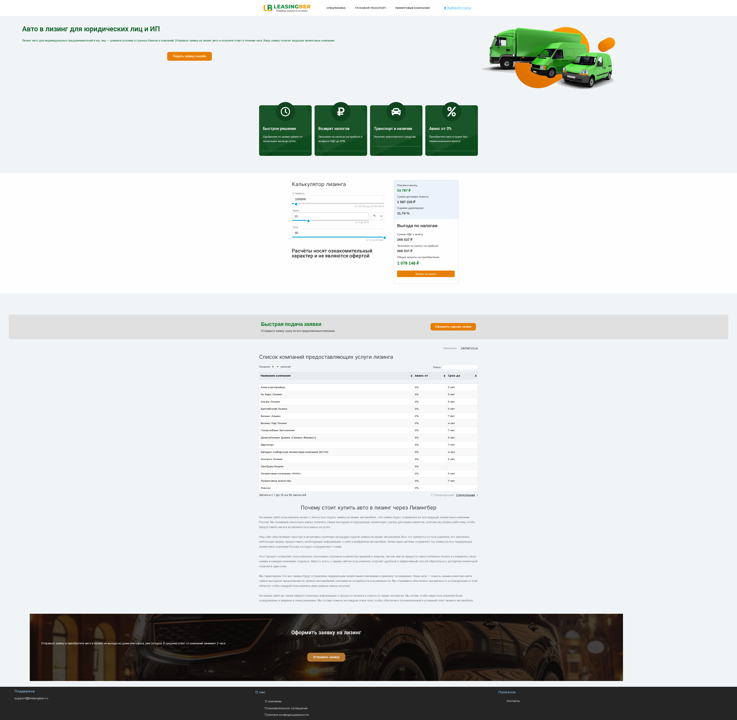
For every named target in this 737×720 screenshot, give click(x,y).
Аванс (296, 210)
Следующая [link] (465, 495)
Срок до (454, 375)
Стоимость (299, 193)
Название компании (276, 375)
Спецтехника (336, 8)
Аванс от (421, 375)
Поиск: (437, 367)
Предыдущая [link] (443, 495)
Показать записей (275, 366)
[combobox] (375, 221)
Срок (295, 227)
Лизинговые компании (412, 8)
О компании (273, 701)
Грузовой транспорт (370, 8)
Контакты (513, 701)
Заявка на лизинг (426, 273)
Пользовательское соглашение (286, 708)
